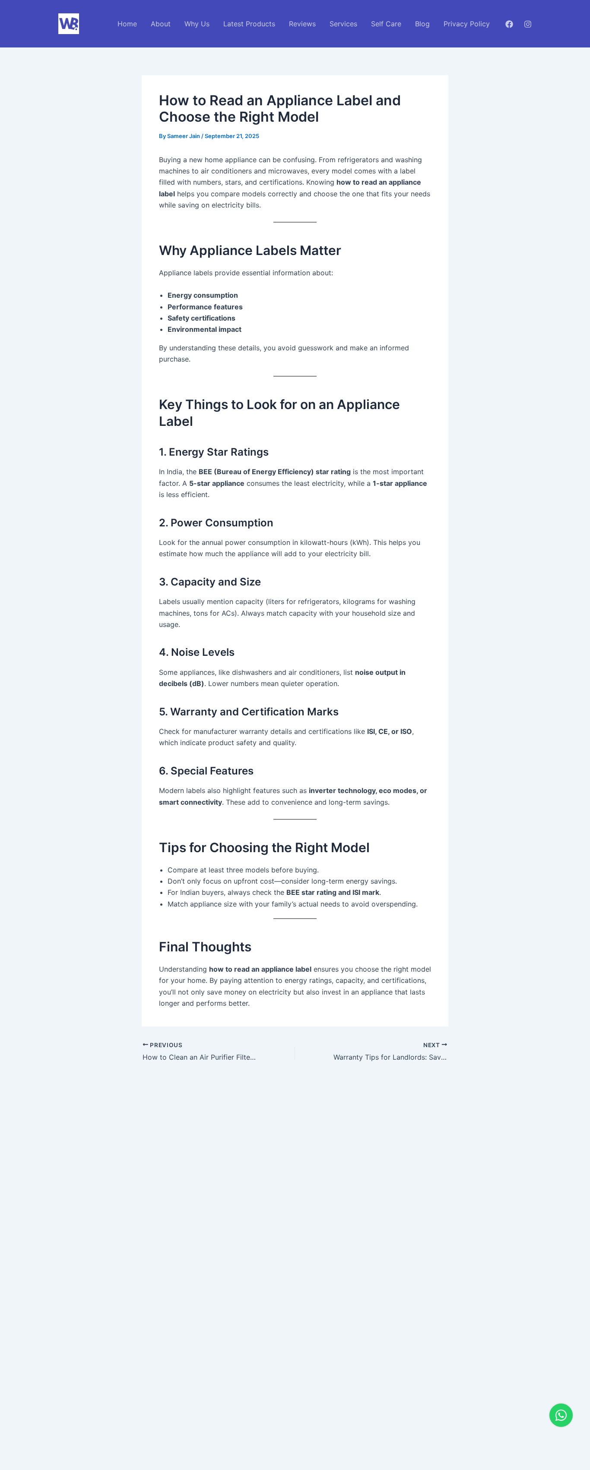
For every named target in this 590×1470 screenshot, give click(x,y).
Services (343, 23)
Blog (422, 23)
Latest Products (249, 23)
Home (127, 23)
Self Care (386, 23)
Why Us (196, 23)
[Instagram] (528, 24)
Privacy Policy (467, 23)
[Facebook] (509, 24)
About (161, 23)
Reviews (302, 23)
